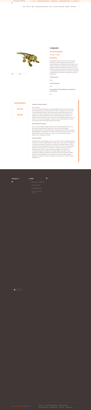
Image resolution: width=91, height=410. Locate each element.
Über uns (41, 405)
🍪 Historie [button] (61, 407)
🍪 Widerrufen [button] (69, 407)
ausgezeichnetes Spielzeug (51, 405)
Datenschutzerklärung (17, 406)
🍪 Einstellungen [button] (54, 407)
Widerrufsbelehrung (43, 407)
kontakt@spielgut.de (36, 188)
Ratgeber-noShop (63, 405)
